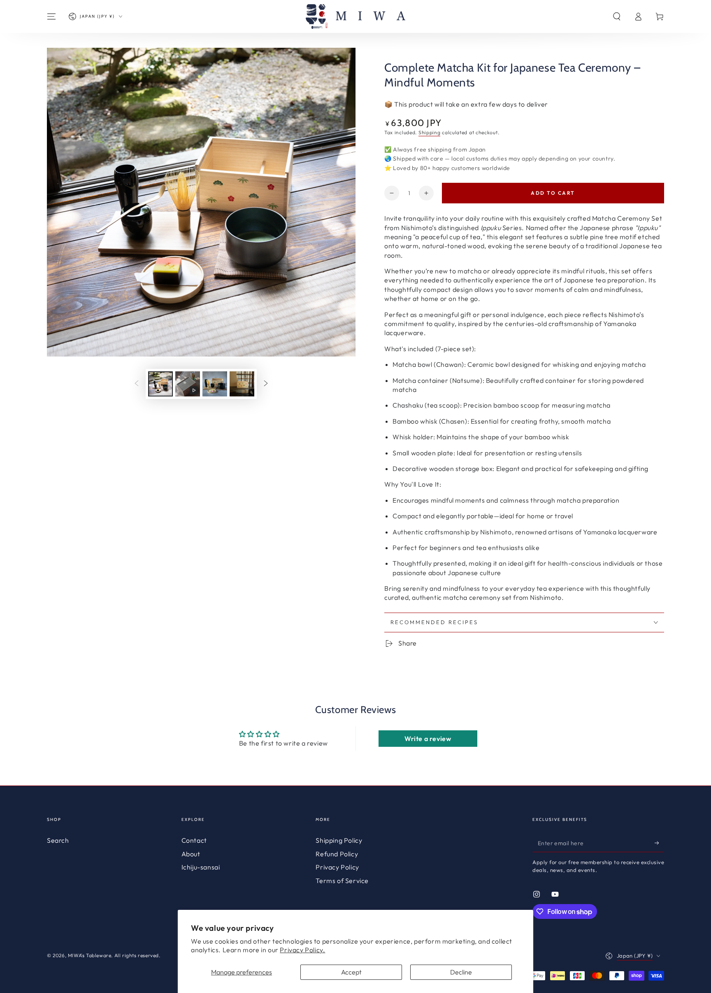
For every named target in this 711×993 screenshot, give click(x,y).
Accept (351, 972)
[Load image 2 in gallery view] (214, 383)
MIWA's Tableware (90, 955)
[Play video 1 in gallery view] (187, 383)
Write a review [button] (427, 738)
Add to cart (553, 193)
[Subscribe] (659, 843)
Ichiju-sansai (200, 867)
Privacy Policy (337, 867)
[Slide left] (137, 384)
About (190, 854)
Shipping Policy (339, 840)
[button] (616, 16)
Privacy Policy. (302, 950)
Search (58, 840)
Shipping (429, 132)
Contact (194, 840)
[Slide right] (266, 384)
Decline (461, 972)
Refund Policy (337, 854)
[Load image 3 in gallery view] (242, 383)
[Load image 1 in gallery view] (160, 383)
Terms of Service (342, 880)
